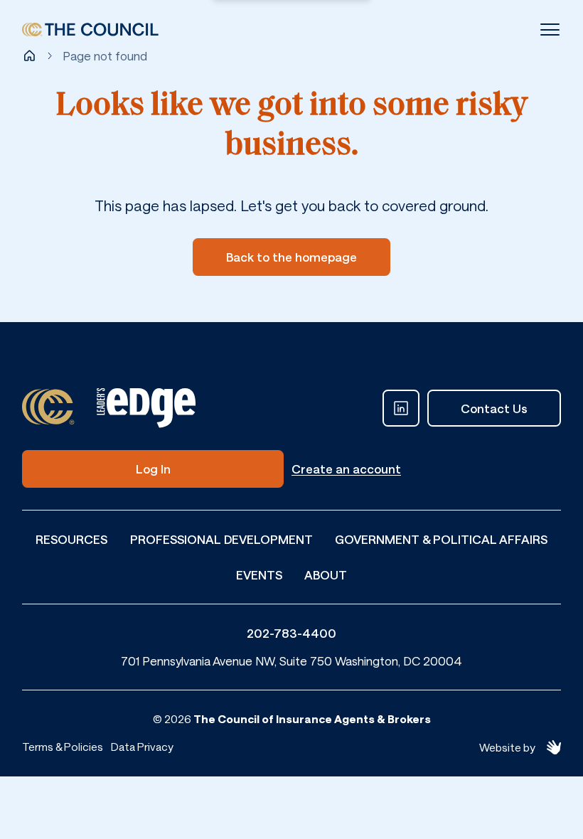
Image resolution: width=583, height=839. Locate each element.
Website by (507, 747)
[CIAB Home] (90, 30)
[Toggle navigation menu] (550, 29)
